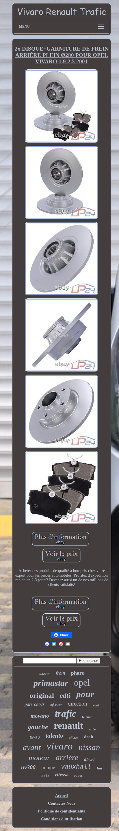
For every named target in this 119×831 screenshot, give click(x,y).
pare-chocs (34, 704)
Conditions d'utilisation (61, 819)
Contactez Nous (61, 803)
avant (32, 747)
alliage (73, 737)
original (41, 695)
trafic (65, 713)
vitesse (61, 775)
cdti (65, 695)
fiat (99, 768)
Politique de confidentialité (61, 811)
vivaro (60, 746)
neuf (96, 705)
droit (88, 736)
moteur (39, 758)
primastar (51, 683)
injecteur (56, 705)
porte (45, 776)
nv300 (28, 767)
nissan (89, 747)
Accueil (61, 795)
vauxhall (76, 767)
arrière (67, 757)
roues (78, 775)
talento (54, 735)
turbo (92, 729)
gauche (38, 727)
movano (40, 716)
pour (85, 694)
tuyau (35, 737)
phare (77, 673)
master (44, 673)
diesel (89, 759)
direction (77, 704)
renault (68, 725)
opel (82, 682)
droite (87, 716)
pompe (48, 767)
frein (60, 673)
